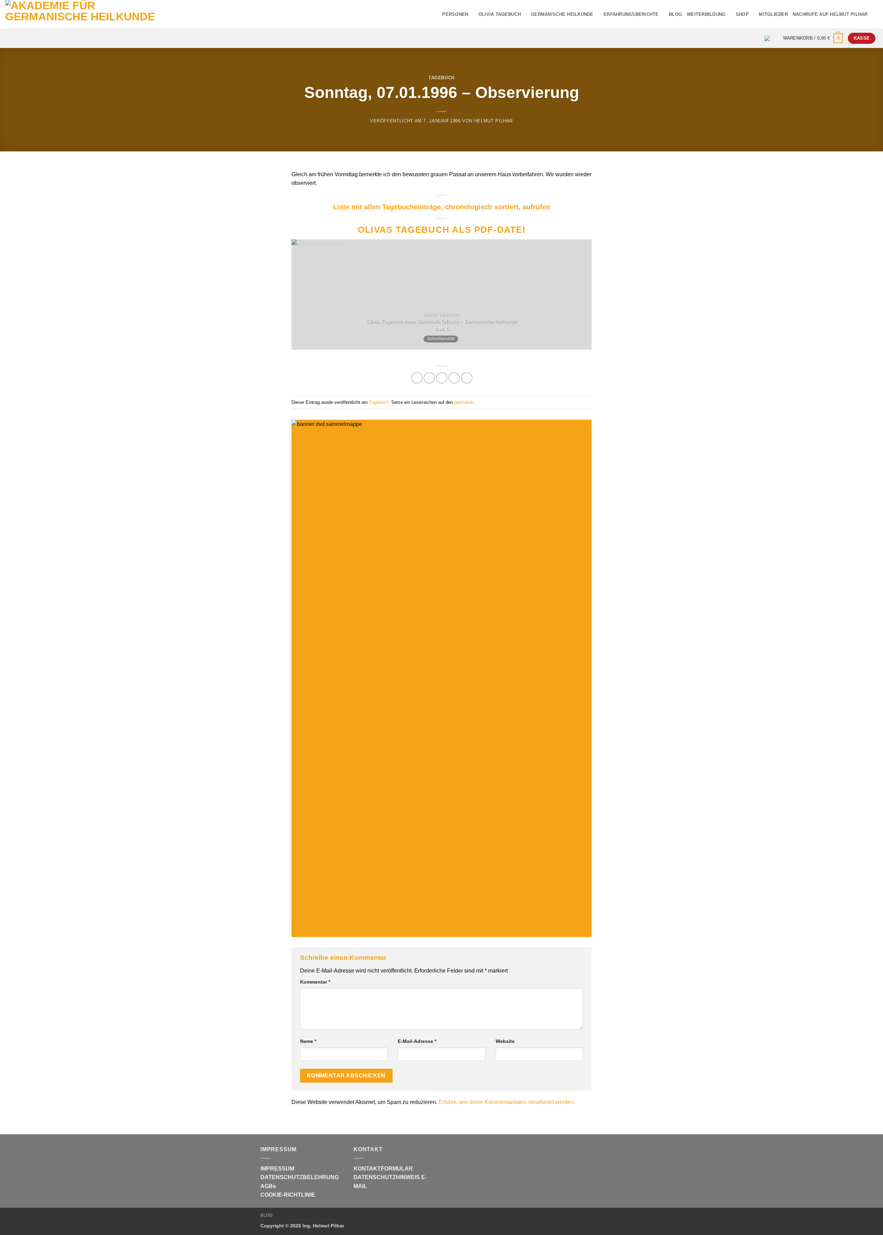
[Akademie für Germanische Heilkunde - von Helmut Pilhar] (94, 14)
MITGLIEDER (773, 14)
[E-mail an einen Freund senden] (441, 378)
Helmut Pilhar (493, 120)
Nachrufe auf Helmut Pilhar (830, 14)
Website (505, 1041)
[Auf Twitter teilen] (429, 378)
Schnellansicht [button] (441, 339)
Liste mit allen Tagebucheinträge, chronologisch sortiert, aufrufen (441, 207)
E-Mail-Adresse (417, 1041)
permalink (464, 402)
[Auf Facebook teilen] (417, 378)
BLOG (675, 14)
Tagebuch (441, 77)
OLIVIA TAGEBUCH (499, 14)
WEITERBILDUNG (706, 14)
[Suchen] (875, 14)
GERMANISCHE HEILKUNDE (562, 14)
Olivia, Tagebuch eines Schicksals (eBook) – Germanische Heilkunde (442, 321)
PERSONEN (455, 14)
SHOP (742, 14)
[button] (813, 38)
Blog (266, 1215)
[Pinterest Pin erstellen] (454, 378)
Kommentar (315, 982)
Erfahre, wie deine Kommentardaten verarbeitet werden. (507, 1102)
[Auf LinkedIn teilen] (467, 378)
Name (308, 1041)
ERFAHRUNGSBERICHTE (631, 14)
